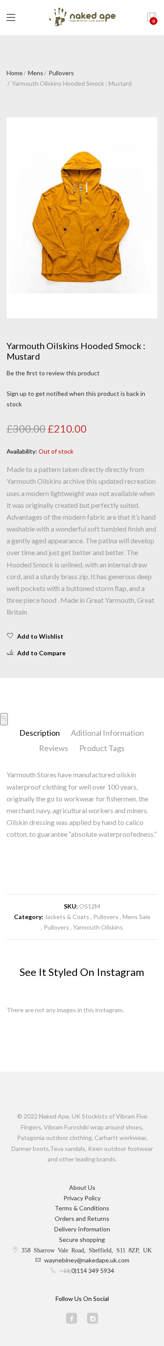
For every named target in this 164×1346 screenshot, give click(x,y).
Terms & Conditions (82, 1208)
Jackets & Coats (67, 916)
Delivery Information (82, 1229)
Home (15, 73)
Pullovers (61, 73)
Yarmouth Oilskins (98, 927)
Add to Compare (41, 653)
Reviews (53, 748)
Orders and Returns (82, 1218)
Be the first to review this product (53, 373)
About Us (82, 1187)
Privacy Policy (82, 1198)
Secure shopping (82, 1239)
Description (39, 733)
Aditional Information (107, 733)
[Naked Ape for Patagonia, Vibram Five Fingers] (82, 17)
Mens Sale (136, 916)
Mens (35, 73)
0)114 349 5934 (92, 1270)
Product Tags (102, 748)
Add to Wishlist (40, 636)
